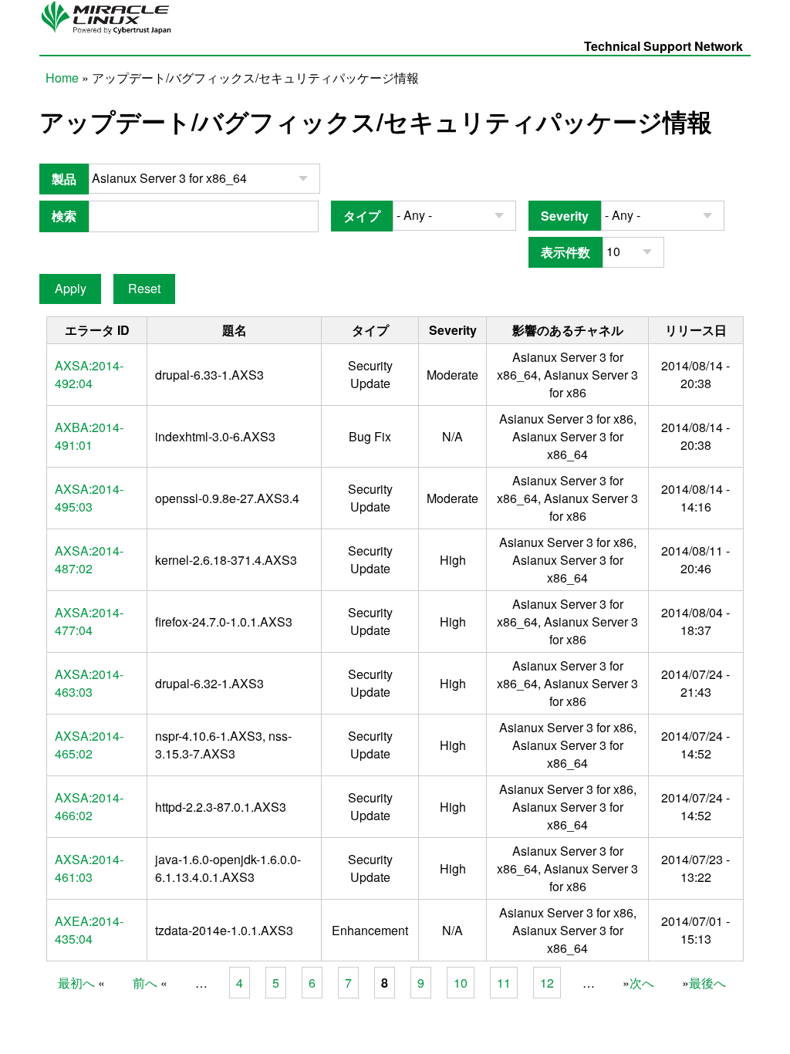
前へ (145, 983)
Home (62, 77)
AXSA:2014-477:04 (89, 621)
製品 (64, 178)
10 (461, 983)
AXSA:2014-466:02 (89, 806)
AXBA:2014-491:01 (89, 436)
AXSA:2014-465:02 (89, 744)
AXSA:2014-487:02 (89, 559)
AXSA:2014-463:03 (89, 683)
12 (547, 983)
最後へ (707, 983)
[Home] (110, 33)
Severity (565, 216)
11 (504, 983)
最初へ (76, 983)
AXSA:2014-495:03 (89, 497)
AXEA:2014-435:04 (89, 930)
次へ (642, 983)
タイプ (361, 216)
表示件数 (565, 252)
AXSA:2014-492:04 (89, 374)
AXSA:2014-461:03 (89, 868)
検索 (64, 216)
